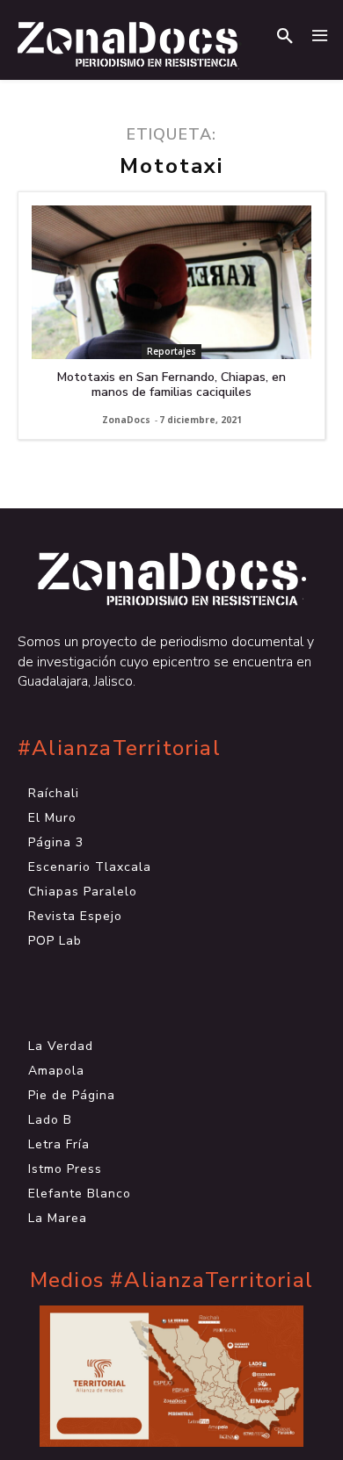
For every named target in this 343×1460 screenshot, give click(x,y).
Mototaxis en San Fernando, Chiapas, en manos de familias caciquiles (171, 384)
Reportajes (171, 351)
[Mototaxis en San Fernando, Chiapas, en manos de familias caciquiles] (171, 282)
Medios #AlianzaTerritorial (171, 1280)
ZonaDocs (126, 420)
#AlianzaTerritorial (119, 748)
